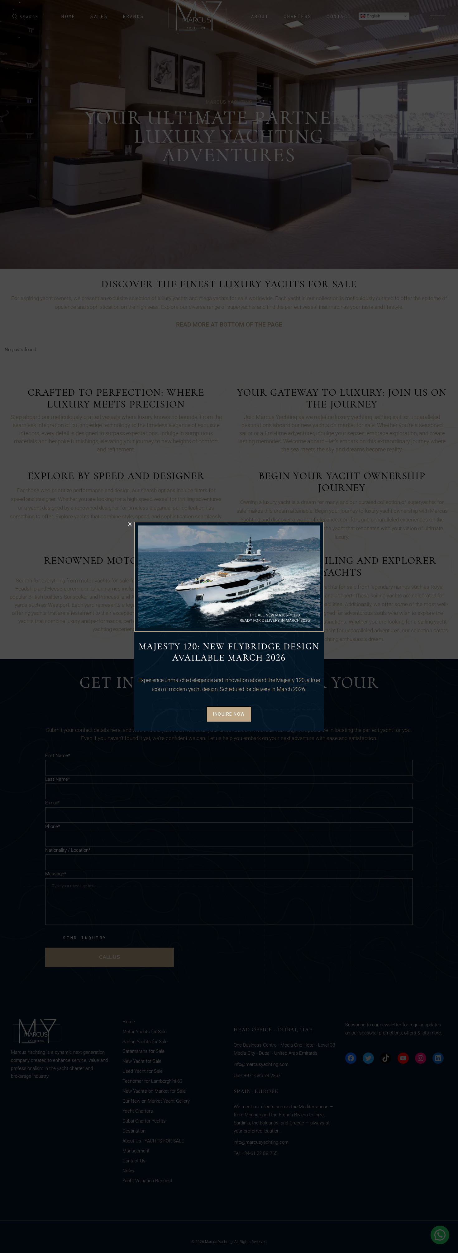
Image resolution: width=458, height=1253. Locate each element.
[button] (129, 524)
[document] (229, 626)
